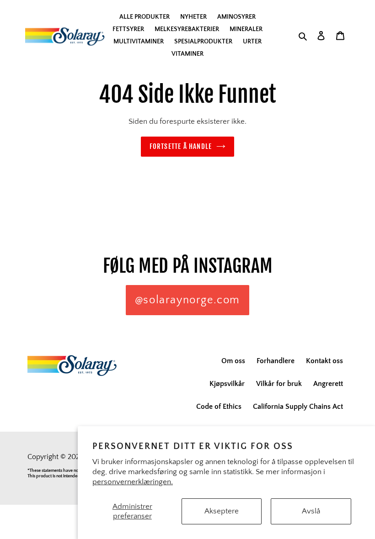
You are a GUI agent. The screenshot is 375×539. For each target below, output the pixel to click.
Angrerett (328, 384)
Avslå (311, 511)
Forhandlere (276, 361)
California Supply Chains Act (298, 406)
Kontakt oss (324, 361)
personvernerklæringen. (132, 482)
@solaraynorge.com (187, 300)
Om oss (233, 361)
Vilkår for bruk (279, 384)
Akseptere (221, 511)
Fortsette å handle (181, 146)
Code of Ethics (218, 406)
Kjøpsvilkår (227, 384)
